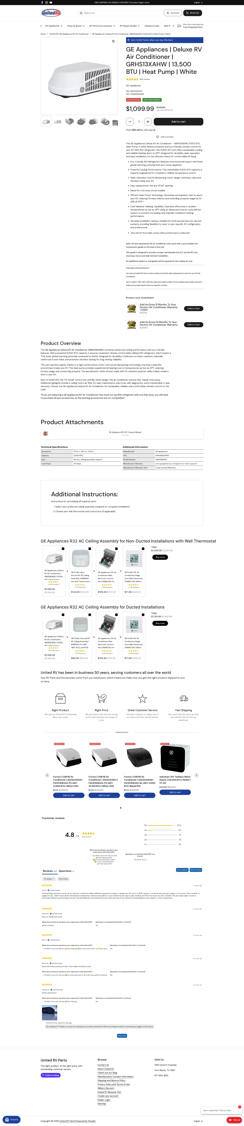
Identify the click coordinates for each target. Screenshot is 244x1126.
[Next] (196, 775)
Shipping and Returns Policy (111, 1080)
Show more (122, 1036)
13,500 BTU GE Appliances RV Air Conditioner (69, 34)
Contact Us (103, 1065)
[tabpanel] (122, 958)
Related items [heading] (122, 732)
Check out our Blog (107, 1072)
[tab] (66, 871)
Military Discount (106, 1088)
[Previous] (47, 775)
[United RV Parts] (51, 13)
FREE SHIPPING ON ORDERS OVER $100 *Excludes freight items (122, 3)
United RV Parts (67, 1121)
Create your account (108, 1096)
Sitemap (102, 1103)
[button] (130, 121)
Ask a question (182, 870)
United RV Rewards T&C (109, 1092)
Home (43, 34)
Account (175, 13)
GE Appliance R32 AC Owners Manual (125, 432)
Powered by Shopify (85, 1121)
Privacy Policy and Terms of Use (114, 1084)
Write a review (196, 870)
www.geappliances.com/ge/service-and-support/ (176, 463)
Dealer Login (104, 1099)
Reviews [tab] (50, 871)
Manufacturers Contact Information (115, 1076)
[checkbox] (63, 879)
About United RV (106, 1068)
